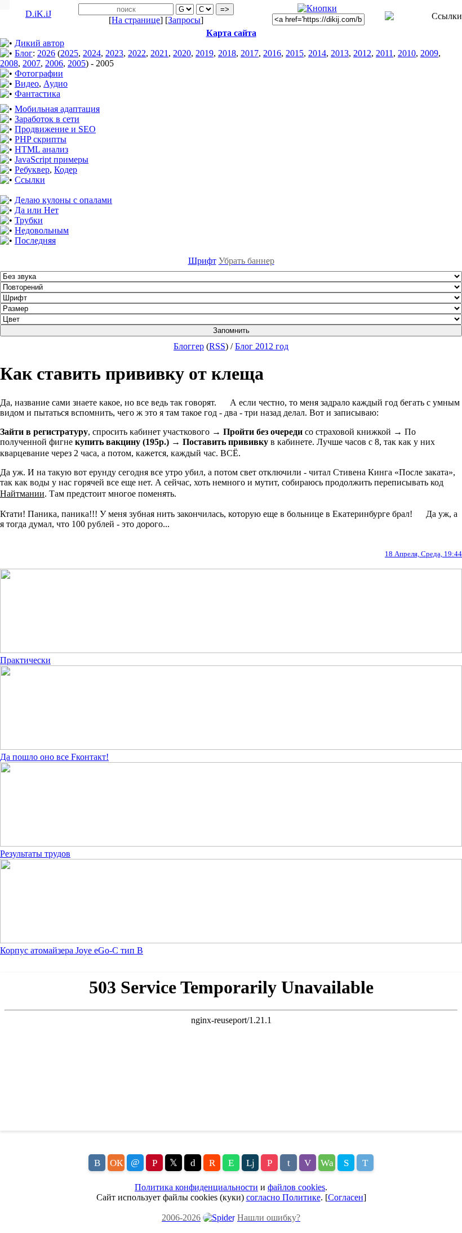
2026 (46, 53)
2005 (77, 63)
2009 (429, 53)
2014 (317, 53)
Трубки (29, 220)
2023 (114, 53)
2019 (205, 53)
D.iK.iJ (38, 14)
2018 (227, 53)
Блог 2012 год (261, 346)
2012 (362, 53)
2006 (54, 63)
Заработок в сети (47, 119)
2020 (182, 53)
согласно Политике (283, 1197)
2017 (250, 53)
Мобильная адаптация (57, 109)
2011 (384, 53)
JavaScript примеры (51, 159)
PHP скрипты (40, 139)
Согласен (345, 1197)
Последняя (35, 240)
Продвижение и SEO (55, 129)
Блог (24, 53)
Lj (250, 1163)
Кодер (65, 169)
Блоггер (189, 346)
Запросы (184, 20)
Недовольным (42, 230)
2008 (9, 63)
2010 (407, 53)
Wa (327, 1163)
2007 (32, 63)
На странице (136, 20)
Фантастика (37, 93)
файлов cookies (296, 1187)
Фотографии (39, 73)
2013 (340, 53)
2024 (92, 53)
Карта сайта (231, 33)
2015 (295, 53)
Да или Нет (37, 210)
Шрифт (202, 261)
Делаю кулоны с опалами (63, 200)
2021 (159, 53)
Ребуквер (32, 169)
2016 (272, 53)
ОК (116, 1163)
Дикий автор (39, 43)
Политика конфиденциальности (196, 1187)
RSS (217, 346)
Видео (27, 83)
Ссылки (30, 179)
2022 (137, 53)
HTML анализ (41, 149)
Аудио (55, 83)
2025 (69, 53)
